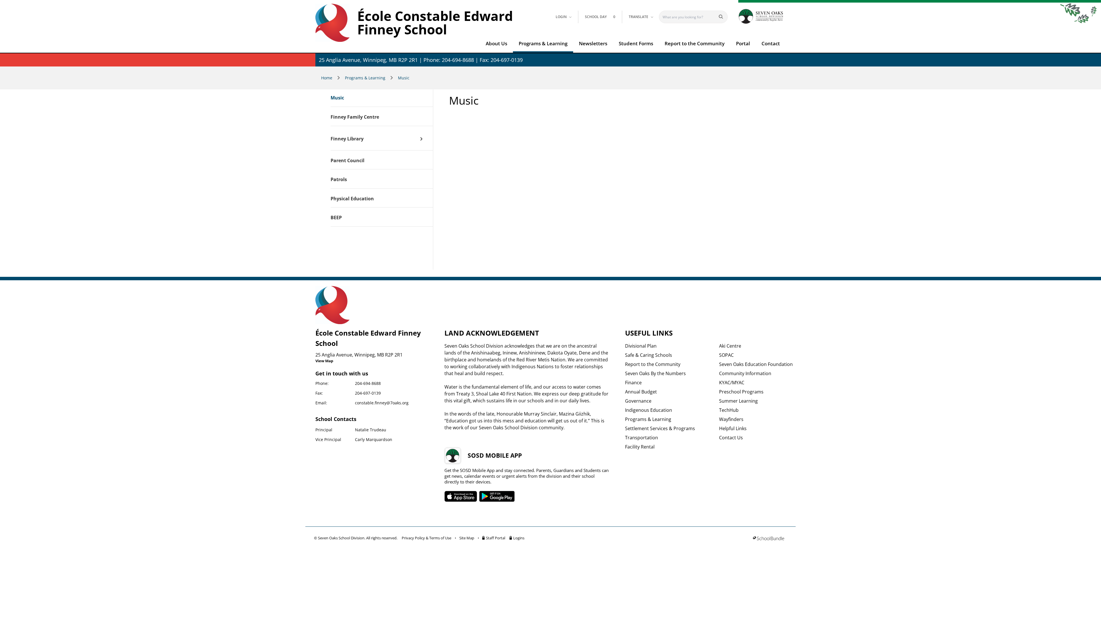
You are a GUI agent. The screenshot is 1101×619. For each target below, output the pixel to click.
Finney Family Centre (355, 117)
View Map (324, 360)
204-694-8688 (368, 383)
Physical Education (352, 198)
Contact (771, 43)
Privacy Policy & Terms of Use (426, 537)
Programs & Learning (543, 43)
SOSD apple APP (460, 496)
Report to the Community (695, 43)
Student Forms (636, 43)
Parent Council (347, 160)
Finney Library (347, 139)
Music (403, 78)
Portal (743, 43)
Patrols (339, 179)
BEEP (336, 217)
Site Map (466, 537)
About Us (496, 43)
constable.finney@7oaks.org (382, 403)
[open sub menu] (421, 139)
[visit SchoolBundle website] (768, 538)
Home (326, 78)
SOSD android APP (497, 496)
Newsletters (593, 43)
